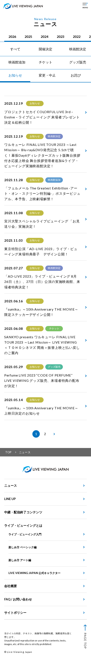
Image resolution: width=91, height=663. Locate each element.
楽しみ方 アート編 (19, 560)
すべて (15, 49)
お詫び (76, 75)
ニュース (10, 485)
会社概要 (10, 586)
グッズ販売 (77, 62)
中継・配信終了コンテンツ (23, 512)
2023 (60, 36)
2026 (12, 36)
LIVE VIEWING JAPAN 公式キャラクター (34, 573)
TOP (8, 452)
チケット (45, 62)
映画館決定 (77, 49)
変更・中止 (47, 75)
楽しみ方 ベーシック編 (22, 547)
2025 (28, 36)
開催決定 (45, 49)
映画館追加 (16, 62)
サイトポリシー (15, 612)
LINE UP (10, 499)
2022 (76, 36)
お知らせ (15, 75)
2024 (44, 36)
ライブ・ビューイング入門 (24, 534)
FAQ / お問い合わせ (18, 599)
